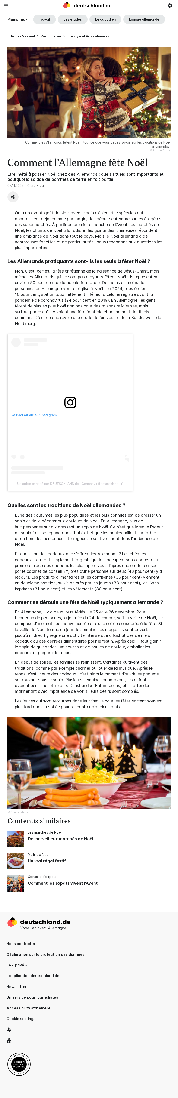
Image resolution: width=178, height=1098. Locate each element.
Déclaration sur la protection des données (45, 954)
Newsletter (16, 986)
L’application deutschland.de (32, 975)
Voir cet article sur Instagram (34, 415)
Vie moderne (51, 36)
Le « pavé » (16, 965)
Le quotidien (105, 19)
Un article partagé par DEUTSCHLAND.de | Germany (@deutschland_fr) (70, 483)
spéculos (127, 212)
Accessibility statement (28, 1008)
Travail (44, 19)
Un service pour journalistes (32, 997)
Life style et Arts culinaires (88, 36)
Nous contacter (20, 943)
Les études (73, 19)
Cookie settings (20, 1018)
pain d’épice (97, 212)
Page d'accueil (23, 36)
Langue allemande (144, 19)
